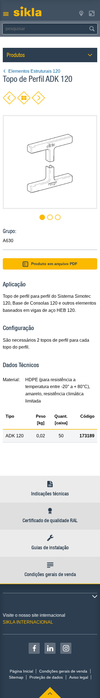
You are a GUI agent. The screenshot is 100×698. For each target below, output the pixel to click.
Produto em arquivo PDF (54, 264)
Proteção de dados (46, 677)
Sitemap (16, 677)
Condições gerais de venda (63, 671)
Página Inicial (21, 671)
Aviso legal (78, 677)
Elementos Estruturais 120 (34, 71)
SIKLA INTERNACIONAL (28, 622)
